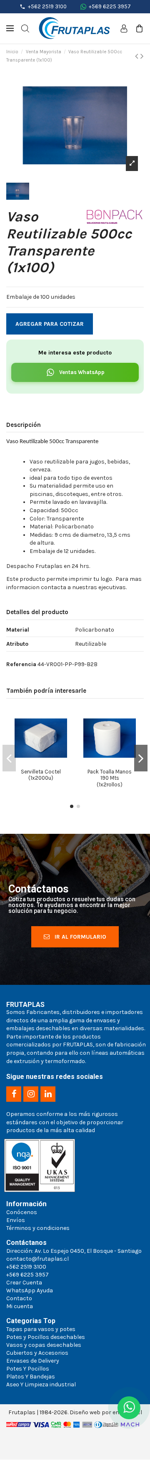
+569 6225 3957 (110, 6)
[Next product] (142, 56)
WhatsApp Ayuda (29, 1290)
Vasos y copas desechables (43, 1344)
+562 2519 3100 (47, 6)
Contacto (19, 1298)
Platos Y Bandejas (30, 1376)
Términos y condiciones (38, 1228)
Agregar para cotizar (49, 323)
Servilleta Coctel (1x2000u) (41, 774)
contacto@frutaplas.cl (37, 1258)
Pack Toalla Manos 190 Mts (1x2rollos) (110, 778)
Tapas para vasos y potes (40, 1329)
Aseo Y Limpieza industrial (41, 1384)
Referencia (21, 664)
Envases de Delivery (32, 1360)
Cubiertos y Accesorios (37, 1352)
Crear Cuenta (24, 1282)
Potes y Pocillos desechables (45, 1337)
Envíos (15, 1220)
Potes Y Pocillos (27, 1368)
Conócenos (21, 1212)
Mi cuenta (19, 1306)
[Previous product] (137, 56)
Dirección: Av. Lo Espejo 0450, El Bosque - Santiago (74, 1250)
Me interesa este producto (75, 352)
